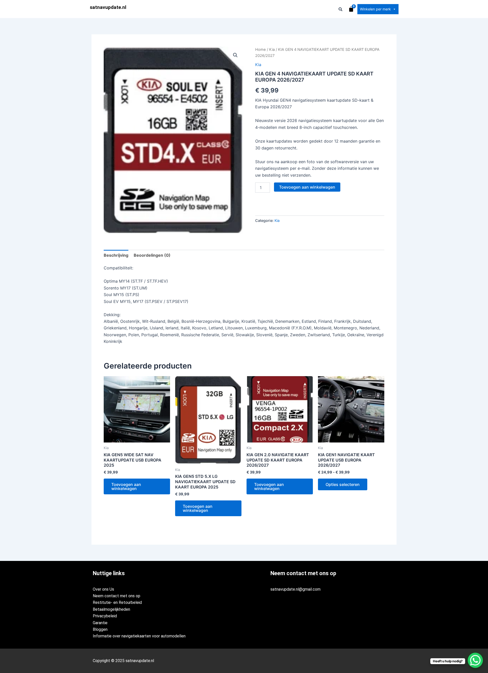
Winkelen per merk (375, 9)
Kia (272, 49)
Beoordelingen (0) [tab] (152, 255)
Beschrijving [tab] (116, 255)
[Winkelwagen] (351, 9)
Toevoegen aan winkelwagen (307, 187)
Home (260, 49)
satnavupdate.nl (108, 7)
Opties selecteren (343, 484)
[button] (235, 55)
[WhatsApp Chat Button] (475, 660)
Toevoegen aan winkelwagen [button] (126, 486)
